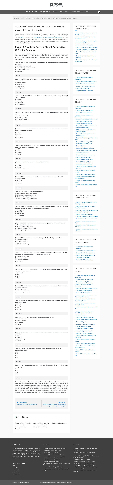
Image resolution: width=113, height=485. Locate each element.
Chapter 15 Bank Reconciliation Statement (86, 150)
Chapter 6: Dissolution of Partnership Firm (86, 49)
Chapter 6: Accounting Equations (52, 459)
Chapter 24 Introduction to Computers (85, 174)
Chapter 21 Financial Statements (84, 164)
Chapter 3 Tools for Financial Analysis (85, 83)
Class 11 (27, 11)
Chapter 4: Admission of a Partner (84, 45)
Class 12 (35, 11)
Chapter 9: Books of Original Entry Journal (54, 467)
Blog (54, 11)
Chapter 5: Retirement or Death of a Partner (87, 47)
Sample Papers (63, 11)
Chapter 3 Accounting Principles (84, 112)
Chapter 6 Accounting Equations (84, 121)
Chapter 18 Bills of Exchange (83, 157)
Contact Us (16, 470)
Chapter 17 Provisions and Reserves (85, 155)
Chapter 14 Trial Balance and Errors (85, 148)
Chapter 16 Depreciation (82, 152)
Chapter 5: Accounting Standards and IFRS (54, 457)
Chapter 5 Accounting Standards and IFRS (86, 119)
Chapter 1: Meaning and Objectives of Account (55, 448)
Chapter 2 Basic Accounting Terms (84, 110)
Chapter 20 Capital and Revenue (84, 161)
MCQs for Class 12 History (59, 423)
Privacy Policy (17, 474)
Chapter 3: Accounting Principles (52, 452)
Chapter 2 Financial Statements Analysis (86, 81)
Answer (19, 75)
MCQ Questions (45, 11)
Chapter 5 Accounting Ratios (83, 88)
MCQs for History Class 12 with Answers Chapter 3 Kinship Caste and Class (41, 425)
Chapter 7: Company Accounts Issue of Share (85, 465)
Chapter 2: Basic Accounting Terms (52, 450)
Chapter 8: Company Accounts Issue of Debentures (86, 468)
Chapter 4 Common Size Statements (85, 86)
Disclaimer (16, 472)
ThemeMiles (69, 482)
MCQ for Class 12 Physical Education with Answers (47, 37)
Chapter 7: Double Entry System (51, 461)
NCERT (22, 37)
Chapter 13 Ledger (80, 146)
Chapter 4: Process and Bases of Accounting (54, 454)
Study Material (77, 11)
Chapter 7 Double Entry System (84, 123)
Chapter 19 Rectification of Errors (84, 159)
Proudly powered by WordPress (48, 482)
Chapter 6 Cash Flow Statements (84, 90)
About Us (16, 467)
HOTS (86, 11)
